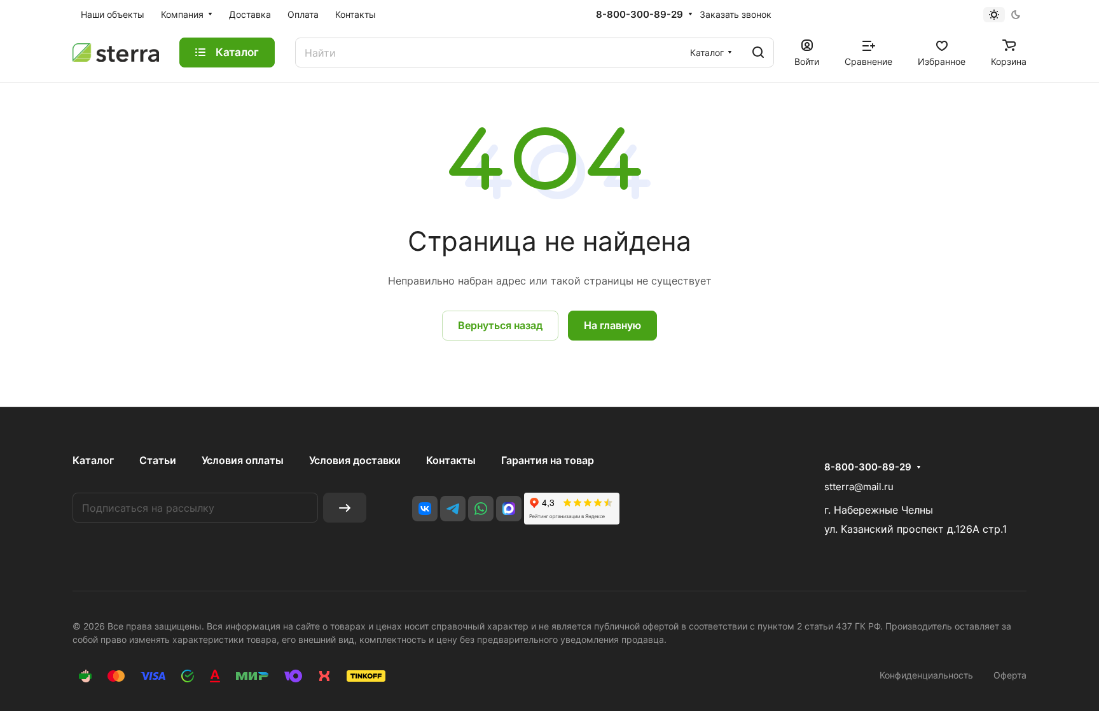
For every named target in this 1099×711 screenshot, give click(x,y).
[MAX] (509, 508)
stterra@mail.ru (859, 487)
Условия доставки (355, 460)
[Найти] (758, 52)
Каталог (93, 460)
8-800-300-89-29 (639, 14)
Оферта (1009, 675)
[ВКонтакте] (425, 508)
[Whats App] (481, 508)
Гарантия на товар (547, 460)
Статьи (157, 460)
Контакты (451, 460)
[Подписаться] (344, 508)
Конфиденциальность (926, 675)
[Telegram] (453, 508)
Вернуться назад (500, 325)
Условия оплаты (243, 460)
